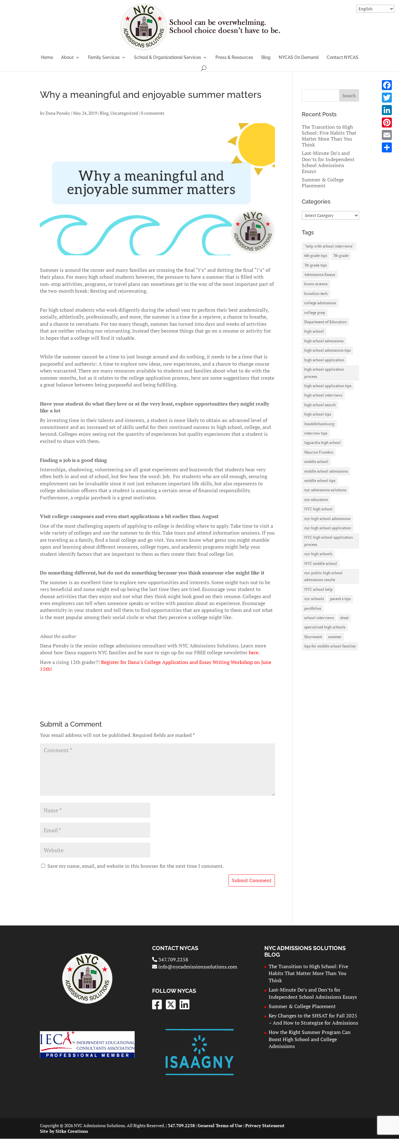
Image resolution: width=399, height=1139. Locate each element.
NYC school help (318, 589)
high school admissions (324, 341)
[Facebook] (387, 85)
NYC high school (318, 509)
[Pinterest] (387, 122)
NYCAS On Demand (299, 57)
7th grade (341, 255)
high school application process (324, 372)
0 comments (152, 113)
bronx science (316, 283)
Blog (266, 57)
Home (47, 57)
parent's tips (340, 598)
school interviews (319, 617)
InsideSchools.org (319, 423)
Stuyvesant (313, 636)
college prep (314, 312)
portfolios (312, 608)
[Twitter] (387, 97)
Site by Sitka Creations (64, 1131)
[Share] (387, 147)
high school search (320, 404)
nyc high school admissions (327, 518)
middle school (316, 461)
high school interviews (323, 395)
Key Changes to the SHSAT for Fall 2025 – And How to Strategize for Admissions (313, 1019)
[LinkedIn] (387, 110)
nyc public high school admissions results (323, 576)
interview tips (315, 433)
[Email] (387, 135)
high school (314, 331)
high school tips (317, 414)
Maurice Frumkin (318, 452)
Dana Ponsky (58, 113)
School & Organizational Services (167, 57)
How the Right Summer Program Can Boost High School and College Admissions (310, 1039)
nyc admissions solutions (325, 490)
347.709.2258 (172, 959)
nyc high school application (327, 528)
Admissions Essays (319, 274)
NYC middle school (320, 563)
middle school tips (319, 480)
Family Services (104, 57)
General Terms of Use (220, 1125)
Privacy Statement (265, 1125)
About (67, 57)
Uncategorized (124, 113)
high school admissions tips (327, 350)
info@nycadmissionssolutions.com (197, 966)
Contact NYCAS (342, 57)
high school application (324, 360)
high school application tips (327, 385)
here (253, 652)
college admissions (320, 302)
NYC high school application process (328, 540)
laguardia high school (322, 442)
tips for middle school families (330, 646)
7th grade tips (315, 265)
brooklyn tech (316, 293)
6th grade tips (315, 255)
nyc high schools (318, 553)
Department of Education (325, 322)
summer (335, 636)
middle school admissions (326, 471)
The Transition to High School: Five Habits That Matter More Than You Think (329, 135)
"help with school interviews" (329, 246)
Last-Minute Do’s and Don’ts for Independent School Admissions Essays (328, 162)
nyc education (316, 499)
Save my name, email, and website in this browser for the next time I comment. (135, 866)
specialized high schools (324, 627)
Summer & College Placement (323, 182)
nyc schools (314, 598)
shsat (344, 617)
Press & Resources (234, 57)
